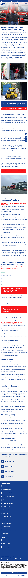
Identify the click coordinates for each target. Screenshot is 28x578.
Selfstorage (6, 533)
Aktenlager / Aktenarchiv (9, 530)
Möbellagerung (7, 526)
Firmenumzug (6, 506)
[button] (25, 3)
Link (26, 134)
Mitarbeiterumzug (7, 516)
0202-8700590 (6, 1)
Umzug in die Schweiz (8, 496)
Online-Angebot (7, 547)
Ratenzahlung (6, 543)
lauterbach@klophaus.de (18, 1)
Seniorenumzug (7, 489)
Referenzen (6, 520)
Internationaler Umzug (8, 493)
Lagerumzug (6, 513)
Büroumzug (6, 509)
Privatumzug (6, 486)
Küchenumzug (6, 499)
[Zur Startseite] (4, 4)
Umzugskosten (7, 540)
